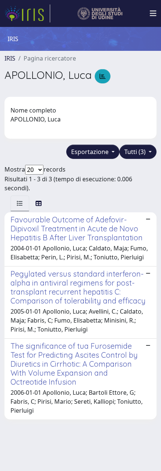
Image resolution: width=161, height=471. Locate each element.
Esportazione (90, 152)
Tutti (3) (135, 152)
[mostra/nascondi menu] (153, 13)
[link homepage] (27, 13)
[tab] (19, 203)
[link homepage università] (100, 13)
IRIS (9, 58)
